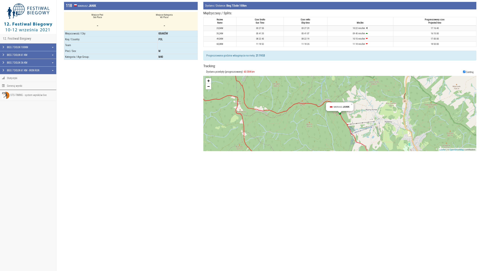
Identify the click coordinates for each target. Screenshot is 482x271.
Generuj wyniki (14, 85)
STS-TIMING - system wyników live (28, 95)
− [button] (208, 86)
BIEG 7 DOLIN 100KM (17, 47)
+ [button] (208, 80)
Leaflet (442, 149)
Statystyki (11, 78)
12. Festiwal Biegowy (17, 38)
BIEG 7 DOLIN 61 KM (16, 54)
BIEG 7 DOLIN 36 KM (16, 62)
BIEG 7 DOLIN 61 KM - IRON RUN (22, 70)
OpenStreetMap (456, 149)
